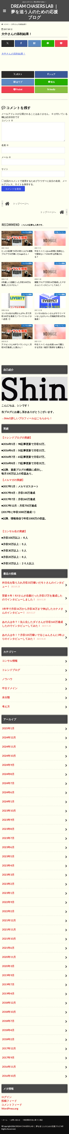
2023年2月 (8, 883)
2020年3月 (8, 965)
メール (6, 157)
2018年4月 (8, 1029)
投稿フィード (9, 1100)
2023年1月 (8, 892)
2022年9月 (8, 901)
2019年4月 (8, 993)
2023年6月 (8, 847)
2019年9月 (8, 975)
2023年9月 (8, 819)
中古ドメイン (9, 688)
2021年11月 (9, 929)
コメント (7, 120)
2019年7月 (8, 984)
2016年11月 (9, 1066)
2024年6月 (8, 792)
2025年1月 (8, 728)
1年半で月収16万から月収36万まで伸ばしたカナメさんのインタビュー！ (32, 610)
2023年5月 (8, 856)
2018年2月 (8, 1039)
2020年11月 (9, 956)
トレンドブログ (11, 669)
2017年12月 (9, 1048)
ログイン (6, 1096)
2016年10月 (9, 1075)
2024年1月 (8, 801)
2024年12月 (9, 737)
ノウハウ (7, 678)
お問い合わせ (15, 1120)
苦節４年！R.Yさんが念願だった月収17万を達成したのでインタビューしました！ (32, 597)
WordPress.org (9, 1108)
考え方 (6, 706)
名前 (5, 145)
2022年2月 (8, 911)
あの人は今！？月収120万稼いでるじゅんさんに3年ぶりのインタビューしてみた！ (33, 636)
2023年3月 (8, 874)
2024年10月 (9, 755)
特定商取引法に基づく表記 (33, 1120)
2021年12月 (9, 920)
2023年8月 (8, 828)
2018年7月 (8, 1020)
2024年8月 (8, 773)
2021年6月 (8, 947)
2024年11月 (9, 746)
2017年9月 (8, 1057)
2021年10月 (9, 938)
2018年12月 (9, 1002)
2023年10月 (9, 810)
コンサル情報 (9, 660)
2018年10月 (9, 1011)
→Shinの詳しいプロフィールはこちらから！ (26, 418)
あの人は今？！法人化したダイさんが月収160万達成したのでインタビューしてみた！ (32, 623)
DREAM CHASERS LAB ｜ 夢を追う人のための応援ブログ (34, 12)
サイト (4, 169)
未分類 (6, 697)
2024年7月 (8, 783)
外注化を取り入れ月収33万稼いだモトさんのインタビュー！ (33, 584)
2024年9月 (8, 764)
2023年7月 (8, 837)
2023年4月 (8, 865)
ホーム (5, 1120)
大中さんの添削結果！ (13, 53)
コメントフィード (11, 1104)
